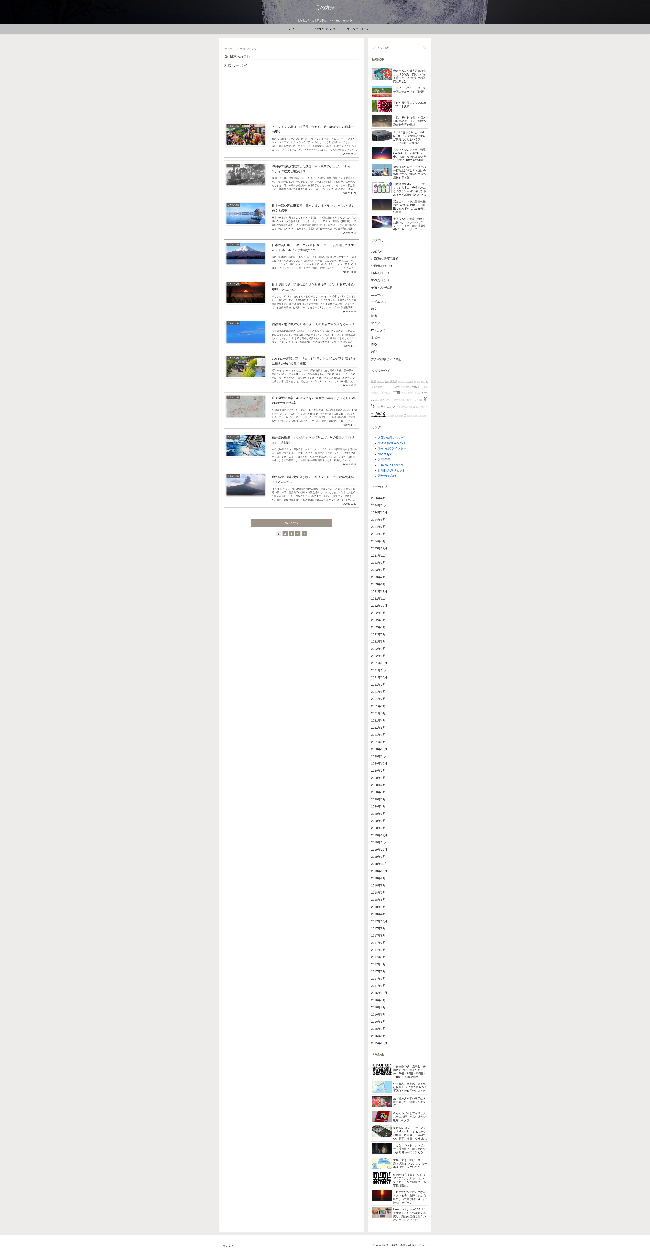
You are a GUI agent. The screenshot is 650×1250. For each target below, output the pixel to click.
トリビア (423, 407)
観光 (398, 407)
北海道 (378, 414)
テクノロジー (407, 393)
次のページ (291, 522)
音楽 (426, 387)
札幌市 (409, 381)
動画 (424, 415)
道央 (401, 415)
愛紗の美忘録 (387, 476)
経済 (373, 381)
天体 (414, 386)
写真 (415, 407)
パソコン (419, 400)
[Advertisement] (291, 92)
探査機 (409, 415)
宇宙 (396, 393)
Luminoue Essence (391, 465)
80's (396, 415)
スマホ (401, 400)
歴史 (396, 400)
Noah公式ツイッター (392, 448)
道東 (387, 381)
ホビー (420, 387)
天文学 (393, 381)
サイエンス (388, 406)
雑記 (408, 387)
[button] (424, 47)
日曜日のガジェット (391, 470)
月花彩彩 (384, 459)
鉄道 (402, 387)
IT (405, 415)
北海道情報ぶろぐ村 (391, 443)
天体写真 (402, 382)
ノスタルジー (386, 393)
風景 (377, 400)
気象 (415, 415)
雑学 (397, 387)
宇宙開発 (374, 393)
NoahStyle (385, 454)
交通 (419, 415)
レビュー (390, 415)
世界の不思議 (406, 407)
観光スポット (386, 400)
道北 (378, 407)
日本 (423, 382)
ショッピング (388, 387)
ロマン (380, 381)
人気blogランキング (391, 437)
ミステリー (410, 400)
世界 (418, 382)
